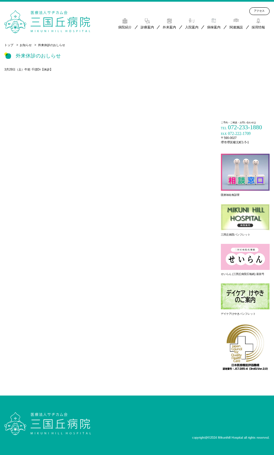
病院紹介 (125, 27)
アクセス (259, 10)
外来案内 (169, 27)
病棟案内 (214, 27)
